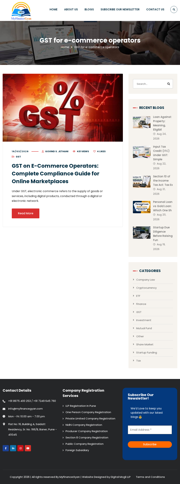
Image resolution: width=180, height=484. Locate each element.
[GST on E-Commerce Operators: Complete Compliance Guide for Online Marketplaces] (63, 108)
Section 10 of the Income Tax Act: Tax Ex (163, 181)
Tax (138, 360)
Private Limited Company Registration (90, 418)
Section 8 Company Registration (87, 437)
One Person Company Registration (88, 412)
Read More (25, 213)
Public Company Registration (85, 444)
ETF (138, 296)
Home (65, 47)
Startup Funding (146, 352)
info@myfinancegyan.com (25, 408)
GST (18, 156)
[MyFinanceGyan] (22, 10)
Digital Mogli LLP (121, 477)
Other (140, 336)
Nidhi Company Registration (84, 425)
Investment (143, 320)
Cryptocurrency (146, 288)
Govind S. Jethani (56, 151)
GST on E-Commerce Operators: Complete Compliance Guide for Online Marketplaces (55, 173)
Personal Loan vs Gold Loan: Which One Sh (162, 206)
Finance (141, 304)
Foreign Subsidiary (77, 450)
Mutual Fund (144, 328)
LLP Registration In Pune (81, 406)
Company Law (145, 279)
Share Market (144, 344)
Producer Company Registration (87, 431)
